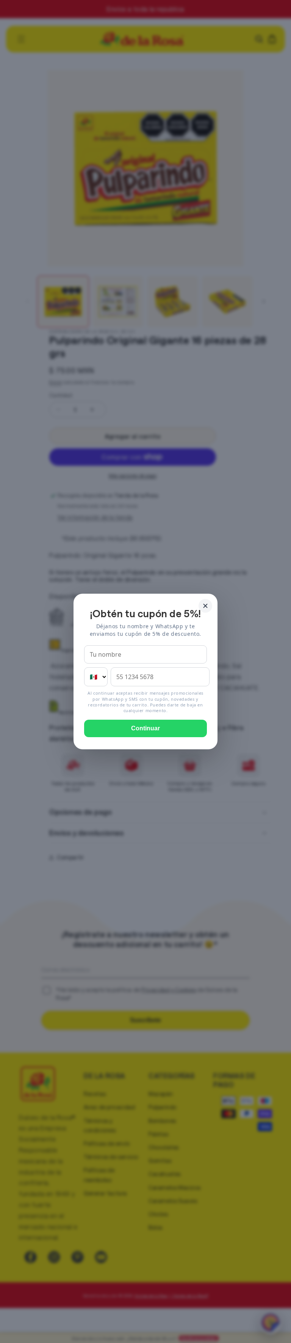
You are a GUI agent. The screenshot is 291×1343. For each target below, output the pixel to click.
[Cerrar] (205, 606)
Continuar (145, 728)
